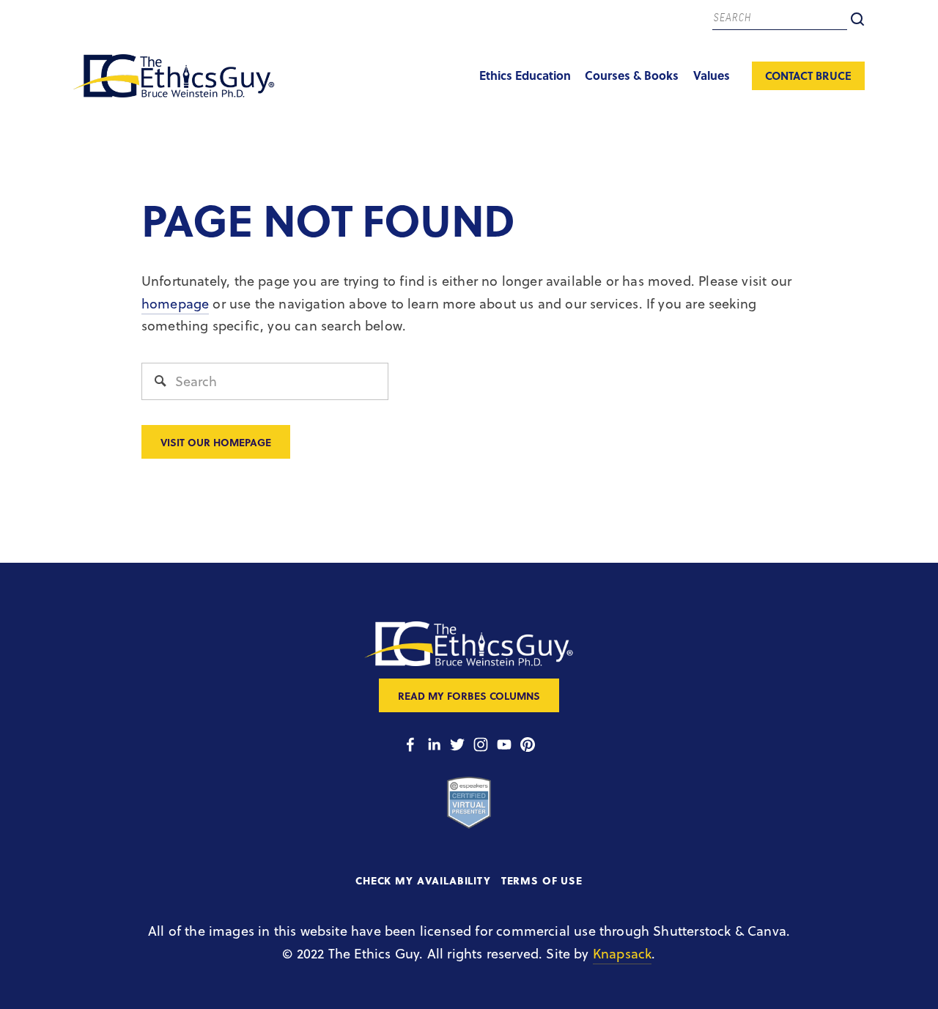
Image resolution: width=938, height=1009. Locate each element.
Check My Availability (423, 880)
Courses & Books (632, 75)
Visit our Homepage (215, 442)
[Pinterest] (527, 744)
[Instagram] (480, 744)
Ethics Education (525, 75)
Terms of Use (542, 880)
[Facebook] (410, 744)
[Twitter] (457, 744)
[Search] (857, 19)
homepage (175, 304)
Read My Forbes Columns (469, 695)
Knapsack (622, 954)
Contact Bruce (808, 75)
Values (711, 75)
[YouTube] (504, 744)
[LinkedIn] (433, 744)
